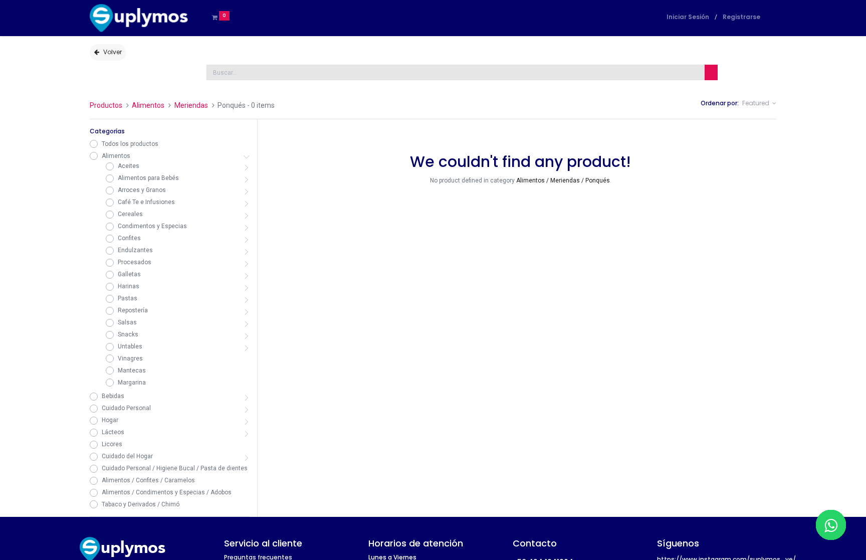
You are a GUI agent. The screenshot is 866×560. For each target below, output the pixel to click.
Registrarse (741, 17)
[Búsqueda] (711, 72)
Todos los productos (130, 143)
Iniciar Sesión (688, 17)
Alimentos (148, 105)
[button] (759, 103)
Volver (112, 52)
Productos (106, 105)
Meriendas (191, 105)
